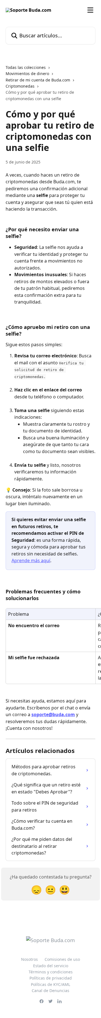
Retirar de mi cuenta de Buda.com (38, 80)
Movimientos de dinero (27, 73)
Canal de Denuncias (50, 990)
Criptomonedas (20, 86)
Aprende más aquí (31, 560)
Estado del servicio (50, 965)
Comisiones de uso (62, 959)
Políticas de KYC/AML (50, 984)
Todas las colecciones (26, 67)
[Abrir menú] (90, 10)
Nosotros (29, 959)
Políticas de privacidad (50, 978)
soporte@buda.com (53, 714)
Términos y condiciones (51, 971)
